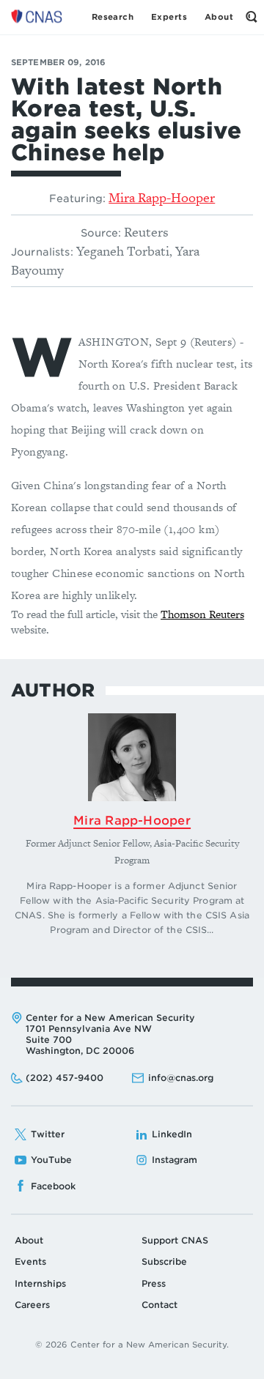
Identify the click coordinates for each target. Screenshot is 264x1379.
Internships (40, 1283)
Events (30, 1261)
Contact (159, 1304)
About (29, 1240)
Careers (32, 1304)
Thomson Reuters (202, 614)
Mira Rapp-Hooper (162, 197)
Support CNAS (175, 1240)
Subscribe (164, 1261)
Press (154, 1283)
